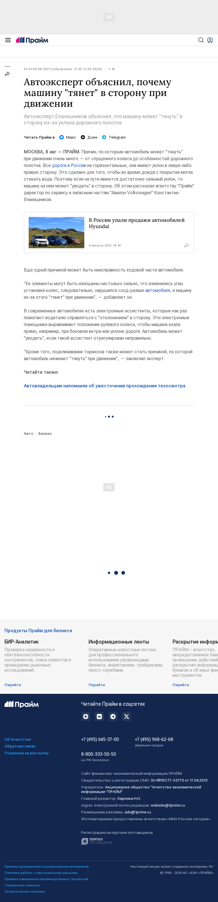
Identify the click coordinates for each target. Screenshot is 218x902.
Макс (71, 137)
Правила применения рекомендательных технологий (46, 879)
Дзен (92, 137)
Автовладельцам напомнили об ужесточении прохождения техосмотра (104, 386)
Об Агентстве (18, 739)
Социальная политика (22, 885)
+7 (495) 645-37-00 (100, 739)
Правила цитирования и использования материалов (47, 866)
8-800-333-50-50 (98, 757)
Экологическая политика (25, 891)
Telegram (117, 137)
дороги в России (69, 165)
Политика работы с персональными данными (41, 873)
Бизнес (45, 433)
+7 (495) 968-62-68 (154, 742)
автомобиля (157, 290)
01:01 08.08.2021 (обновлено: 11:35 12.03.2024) (63, 69)
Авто (28, 433)
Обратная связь (20, 746)
